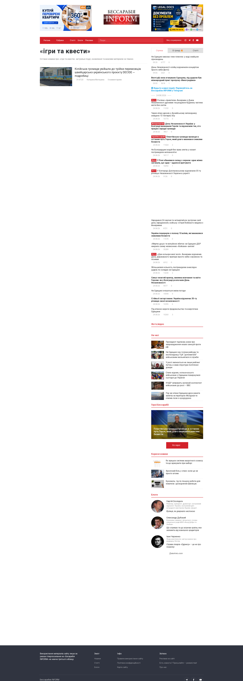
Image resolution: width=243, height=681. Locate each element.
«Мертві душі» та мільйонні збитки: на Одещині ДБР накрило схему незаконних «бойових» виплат (176, 245)
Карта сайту (122, 667)
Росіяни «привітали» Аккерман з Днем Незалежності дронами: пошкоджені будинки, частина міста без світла (177, 102)
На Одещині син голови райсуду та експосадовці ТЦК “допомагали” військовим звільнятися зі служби (182, 354)
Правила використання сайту (130, 658)
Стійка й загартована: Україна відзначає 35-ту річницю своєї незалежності (174, 299)
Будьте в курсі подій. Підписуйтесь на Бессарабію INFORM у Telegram (171, 89)
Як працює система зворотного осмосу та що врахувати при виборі (184, 461)
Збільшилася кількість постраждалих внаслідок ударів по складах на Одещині (174, 268)
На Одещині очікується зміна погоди (168, 290)
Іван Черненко (173, 536)
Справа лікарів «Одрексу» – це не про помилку (183, 545)
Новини (97, 658)
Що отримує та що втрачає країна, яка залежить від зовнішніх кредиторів (183, 528)
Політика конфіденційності (128, 663)
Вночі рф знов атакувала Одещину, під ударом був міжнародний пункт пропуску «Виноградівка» (176, 79)
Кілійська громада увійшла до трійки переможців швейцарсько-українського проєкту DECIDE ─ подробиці (108, 72)
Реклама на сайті (167, 658)
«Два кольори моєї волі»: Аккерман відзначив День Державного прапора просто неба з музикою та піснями (176, 257)
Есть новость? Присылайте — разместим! (178, 663)
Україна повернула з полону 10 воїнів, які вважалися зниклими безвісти (177, 234)
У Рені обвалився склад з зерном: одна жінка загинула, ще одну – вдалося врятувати (176, 161)
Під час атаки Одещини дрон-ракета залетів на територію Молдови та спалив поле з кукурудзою (183, 395)
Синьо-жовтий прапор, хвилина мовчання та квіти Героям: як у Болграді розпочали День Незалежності (175, 280)
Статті (72, 40)
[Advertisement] (172, 197)
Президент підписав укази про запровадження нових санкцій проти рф (183, 344)
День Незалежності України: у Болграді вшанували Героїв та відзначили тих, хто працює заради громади (176, 126)
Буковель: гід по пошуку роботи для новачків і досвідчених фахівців (183, 482)
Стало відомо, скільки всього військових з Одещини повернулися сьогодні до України (183, 375)
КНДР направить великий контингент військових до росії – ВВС (184, 384)
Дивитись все (176, 553)
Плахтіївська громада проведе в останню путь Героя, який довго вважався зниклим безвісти (176, 139)
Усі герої (176, 445)
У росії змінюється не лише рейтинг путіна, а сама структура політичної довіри (183, 365)
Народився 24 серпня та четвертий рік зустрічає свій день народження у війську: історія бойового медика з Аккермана (177, 222)
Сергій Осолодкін (174, 501)
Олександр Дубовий (176, 517)
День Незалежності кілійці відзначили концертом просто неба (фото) (175, 68)
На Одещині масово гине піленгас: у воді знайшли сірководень (175, 58)
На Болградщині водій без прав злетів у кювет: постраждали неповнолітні (173, 150)
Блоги (80, 40)
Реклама (89, 40)
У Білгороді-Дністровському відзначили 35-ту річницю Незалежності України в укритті (176, 172)
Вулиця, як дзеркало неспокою (180, 511)
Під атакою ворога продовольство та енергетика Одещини (174, 310)
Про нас (163, 667)
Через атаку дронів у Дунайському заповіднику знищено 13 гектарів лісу (174, 114)
